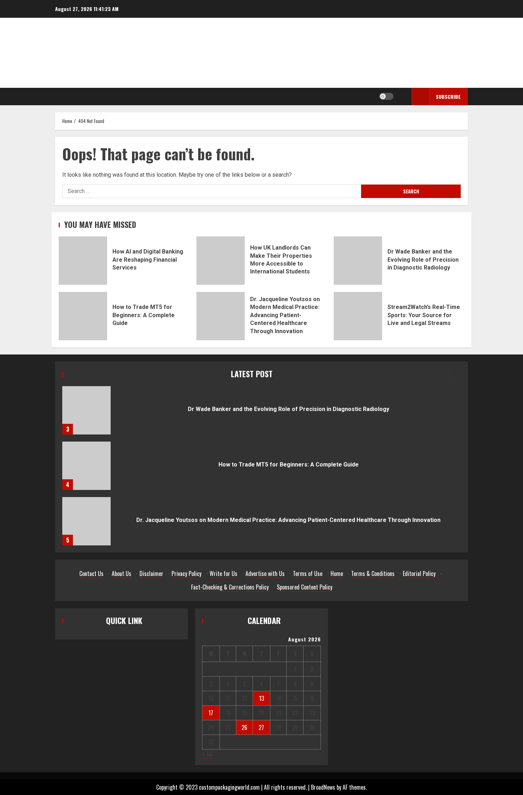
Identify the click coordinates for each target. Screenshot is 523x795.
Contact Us (91, 573)
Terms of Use (307, 573)
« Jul (207, 753)
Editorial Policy (419, 573)
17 (210, 713)
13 (261, 698)
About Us (121, 573)
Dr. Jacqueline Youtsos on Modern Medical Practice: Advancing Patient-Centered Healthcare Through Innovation (220, 316)
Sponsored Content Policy (304, 587)
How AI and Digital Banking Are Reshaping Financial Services (83, 260)
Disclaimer (151, 573)
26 (244, 727)
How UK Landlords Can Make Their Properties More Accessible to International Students (220, 260)
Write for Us (223, 573)
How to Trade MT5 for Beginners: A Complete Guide (83, 316)
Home (337, 573)
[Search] (401, 96)
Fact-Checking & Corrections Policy (230, 587)
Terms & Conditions (373, 573)
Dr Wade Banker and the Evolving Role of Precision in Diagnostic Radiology (358, 260)
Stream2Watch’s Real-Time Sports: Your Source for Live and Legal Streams (358, 316)
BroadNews (323, 787)
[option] (261, 414)
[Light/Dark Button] (386, 96)
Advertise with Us (265, 573)
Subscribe (448, 96)
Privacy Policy (186, 573)
